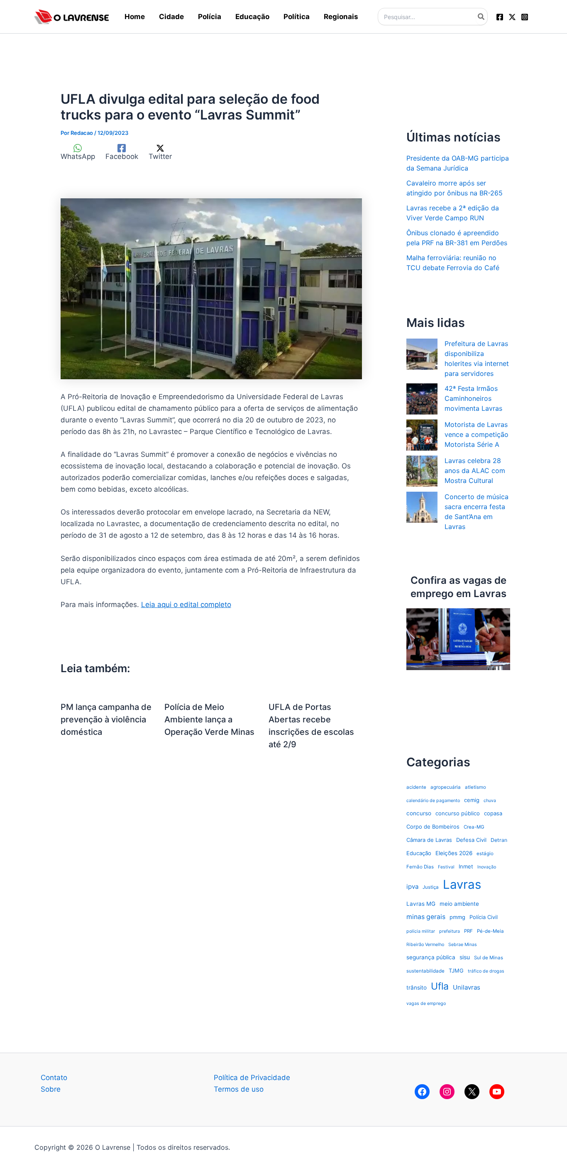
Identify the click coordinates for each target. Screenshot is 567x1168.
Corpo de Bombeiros (432, 826)
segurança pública (430, 957)
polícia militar (420, 931)
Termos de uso (239, 1089)
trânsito (416, 987)
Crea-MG (474, 827)
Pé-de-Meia (490, 931)
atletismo (475, 787)
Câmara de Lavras (429, 839)
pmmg (457, 917)
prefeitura (449, 931)
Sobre (51, 1089)
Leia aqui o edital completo (186, 604)
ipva (412, 886)
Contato (54, 1077)
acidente (416, 787)
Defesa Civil (471, 839)
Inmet (466, 866)
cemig (471, 800)
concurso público (457, 813)
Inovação (486, 867)
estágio (485, 853)
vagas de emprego (426, 1003)
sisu (464, 957)
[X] (471, 1091)
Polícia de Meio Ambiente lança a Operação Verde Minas (209, 719)
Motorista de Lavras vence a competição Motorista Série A (476, 434)
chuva (490, 800)
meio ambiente (459, 903)
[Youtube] (496, 1091)
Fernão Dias (420, 867)
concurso (418, 813)
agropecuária (445, 787)
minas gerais (425, 917)
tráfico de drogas (486, 971)
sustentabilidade (425, 971)
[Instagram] (524, 17)
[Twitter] (512, 17)
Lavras (462, 884)
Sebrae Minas (462, 944)
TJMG (456, 970)
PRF (468, 931)
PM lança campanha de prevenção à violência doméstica (106, 719)
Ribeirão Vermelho (425, 944)
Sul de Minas (488, 958)
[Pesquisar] (481, 16)
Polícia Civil (483, 917)
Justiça (431, 887)
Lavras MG (420, 903)
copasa (493, 813)
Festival (446, 867)
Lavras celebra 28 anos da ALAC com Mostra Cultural (475, 470)
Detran (499, 840)
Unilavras (466, 987)
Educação (418, 853)
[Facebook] (499, 17)
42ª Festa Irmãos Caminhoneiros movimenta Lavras (473, 398)
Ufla (440, 986)
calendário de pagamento (433, 800)
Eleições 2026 (453, 853)
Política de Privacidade (252, 1077)
